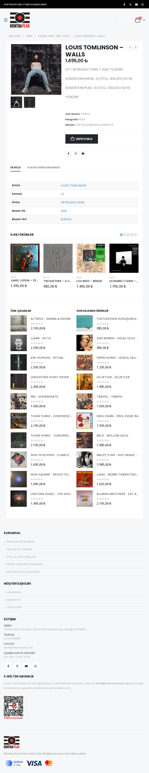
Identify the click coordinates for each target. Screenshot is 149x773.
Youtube (26, 666)
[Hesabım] (128, 20)
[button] (7, 20)
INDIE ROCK (94, 124)
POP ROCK (81, 124)
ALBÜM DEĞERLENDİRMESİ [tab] (43, 167)
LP (62, 194)
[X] (130, 4)
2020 (64, 211)
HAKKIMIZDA (14, 592)
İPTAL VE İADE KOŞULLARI (21, 557)
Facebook (68, 153)
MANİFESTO (13, 600)
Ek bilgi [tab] (15, 167)
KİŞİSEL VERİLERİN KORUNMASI (25, 564)
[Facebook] (124, 4)
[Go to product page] (25, 258)
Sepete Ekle (84, 139)
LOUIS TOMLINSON (73, 185)
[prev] (130, 47)
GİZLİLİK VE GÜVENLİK (19, 549)
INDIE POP (107, 124)
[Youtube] (136, 4)
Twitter (76, 153)
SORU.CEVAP (14, 607)
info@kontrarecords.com (18, 647)
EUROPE (66, 219)
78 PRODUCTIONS (73, 202)
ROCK (82, 119)
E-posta (83, 153)
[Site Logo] (20, 20)
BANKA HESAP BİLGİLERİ (21, 541)
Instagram (35, 666)
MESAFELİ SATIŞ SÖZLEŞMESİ (23, 572)
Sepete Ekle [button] (33, 250)
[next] (136, 47)
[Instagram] (142, 4)
